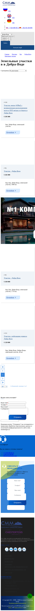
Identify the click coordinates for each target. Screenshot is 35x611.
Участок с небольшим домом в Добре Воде (15, 337)
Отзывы (8, 564)
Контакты (9, 559)
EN (13, 18)
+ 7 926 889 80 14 (13, 28)
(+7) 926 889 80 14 (8, 453)
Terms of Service (18, 607)
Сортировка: (5, 70)
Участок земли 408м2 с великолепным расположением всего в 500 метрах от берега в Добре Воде (15, 109)
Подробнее (10, 132)
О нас (7, 553)
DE (13, 23)
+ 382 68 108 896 (26, 28)
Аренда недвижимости (15, 570)
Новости (9, 561)
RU (9, 11)
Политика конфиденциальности (17, 603)
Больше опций (17, 47)
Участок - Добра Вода (12, 171)
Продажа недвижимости (16, 567)
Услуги (8, 556)
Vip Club (8, 573)
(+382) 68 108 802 (8, 454)
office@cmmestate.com (10, 456)
